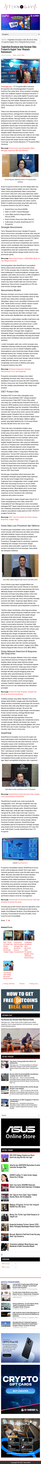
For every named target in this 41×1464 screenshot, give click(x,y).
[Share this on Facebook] (7, 920)
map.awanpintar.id (23, 863)
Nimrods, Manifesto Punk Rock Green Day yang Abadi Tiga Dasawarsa (25, 1235)
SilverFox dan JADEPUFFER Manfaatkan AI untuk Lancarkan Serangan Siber (25, 1166)
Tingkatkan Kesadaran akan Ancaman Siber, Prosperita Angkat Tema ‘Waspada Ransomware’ (19, 49)
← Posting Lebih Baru (8, 983)
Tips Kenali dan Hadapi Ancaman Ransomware (8, 975)
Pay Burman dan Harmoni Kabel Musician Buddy (17, 1019)
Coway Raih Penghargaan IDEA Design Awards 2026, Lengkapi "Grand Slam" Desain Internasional (25, 1285)
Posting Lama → (34, 983)
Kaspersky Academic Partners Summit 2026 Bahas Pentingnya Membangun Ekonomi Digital (25, 1225)
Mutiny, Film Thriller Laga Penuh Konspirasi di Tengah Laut (24, 1215)
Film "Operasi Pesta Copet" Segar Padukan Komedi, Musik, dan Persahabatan (23, 1195)
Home (4, 40)
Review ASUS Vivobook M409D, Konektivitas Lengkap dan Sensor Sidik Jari (24, 1075)
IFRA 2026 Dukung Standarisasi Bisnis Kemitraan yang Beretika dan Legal (22, 1156)
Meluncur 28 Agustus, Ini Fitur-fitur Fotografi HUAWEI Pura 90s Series (24, 1205)
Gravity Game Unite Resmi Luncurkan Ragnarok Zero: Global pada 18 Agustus (26, 1293)
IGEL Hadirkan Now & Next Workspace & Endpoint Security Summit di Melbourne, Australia (26, 1314)
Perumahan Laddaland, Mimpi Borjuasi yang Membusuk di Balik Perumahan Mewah (24, 1245)
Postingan (7, 1263)
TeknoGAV (26, 1462)
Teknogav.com (6, 87)
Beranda (22, 983)
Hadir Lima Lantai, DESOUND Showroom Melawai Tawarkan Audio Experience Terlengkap (25, 1186)
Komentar (7, 1267)
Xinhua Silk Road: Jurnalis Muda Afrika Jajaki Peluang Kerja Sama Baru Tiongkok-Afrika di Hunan (25, 1305)
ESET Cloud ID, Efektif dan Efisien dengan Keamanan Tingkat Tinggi (8, 947)
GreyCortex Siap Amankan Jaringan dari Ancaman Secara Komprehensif (19, 947)
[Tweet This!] (9, 920)
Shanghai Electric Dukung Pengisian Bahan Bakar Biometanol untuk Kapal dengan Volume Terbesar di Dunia (25, 1323)
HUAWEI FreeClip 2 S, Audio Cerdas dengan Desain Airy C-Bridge (23, 1176)
